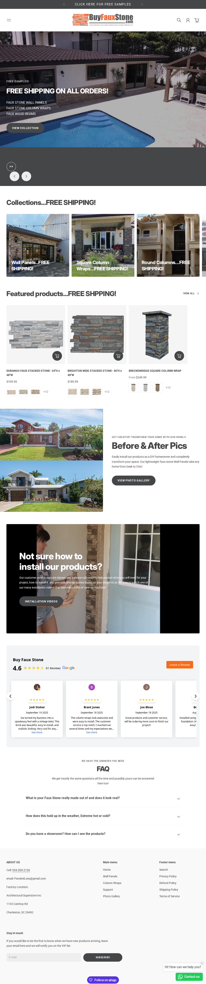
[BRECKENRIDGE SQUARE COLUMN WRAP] (158, 334)
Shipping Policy (168, 889)
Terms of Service (169, 896)
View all (189, 293)
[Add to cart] (57, 356)
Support (108, 889)
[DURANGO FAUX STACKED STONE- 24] (35, 334)
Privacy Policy (168, 876)
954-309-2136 (21, 870)
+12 (45, 391)
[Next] (142, 4)
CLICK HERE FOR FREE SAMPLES (103, 4)
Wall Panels (110, 876)
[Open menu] (8, 20)
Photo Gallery (111, 896)
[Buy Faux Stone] (103, 20)
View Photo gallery (133, 480)
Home (106, 869)
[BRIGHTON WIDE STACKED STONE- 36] (97, 334)
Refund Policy (167, 883)
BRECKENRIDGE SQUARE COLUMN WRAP (155, 370)
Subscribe (103, 957)
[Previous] (64, 4)
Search (163, 869)
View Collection (103, 127)
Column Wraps (112, 883)
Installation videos (41, 601)
